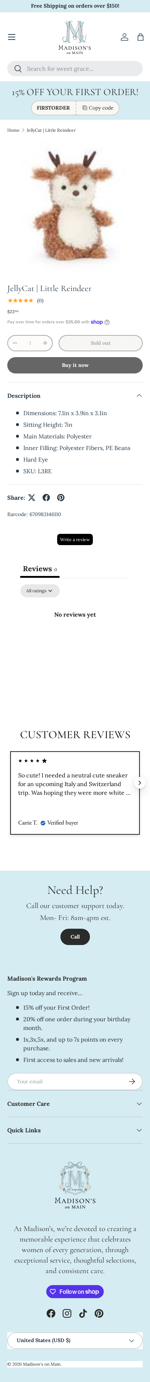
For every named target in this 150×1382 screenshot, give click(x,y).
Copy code (101, 108)
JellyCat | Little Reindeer (51, 130)
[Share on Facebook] (46, 497)
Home (13, 130)
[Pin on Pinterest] (61, 497)
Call (75, 936)
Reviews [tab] (40, 568)
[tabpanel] (75, 639)
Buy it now (75, 365)
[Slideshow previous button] (10, 783)
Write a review (75, 539)
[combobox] (75, 68)
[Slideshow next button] (140, 783)
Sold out (101, 343)
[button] (141, 37)
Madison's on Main (41, 1364)
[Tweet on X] (31, 497)
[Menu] (12, 37)
